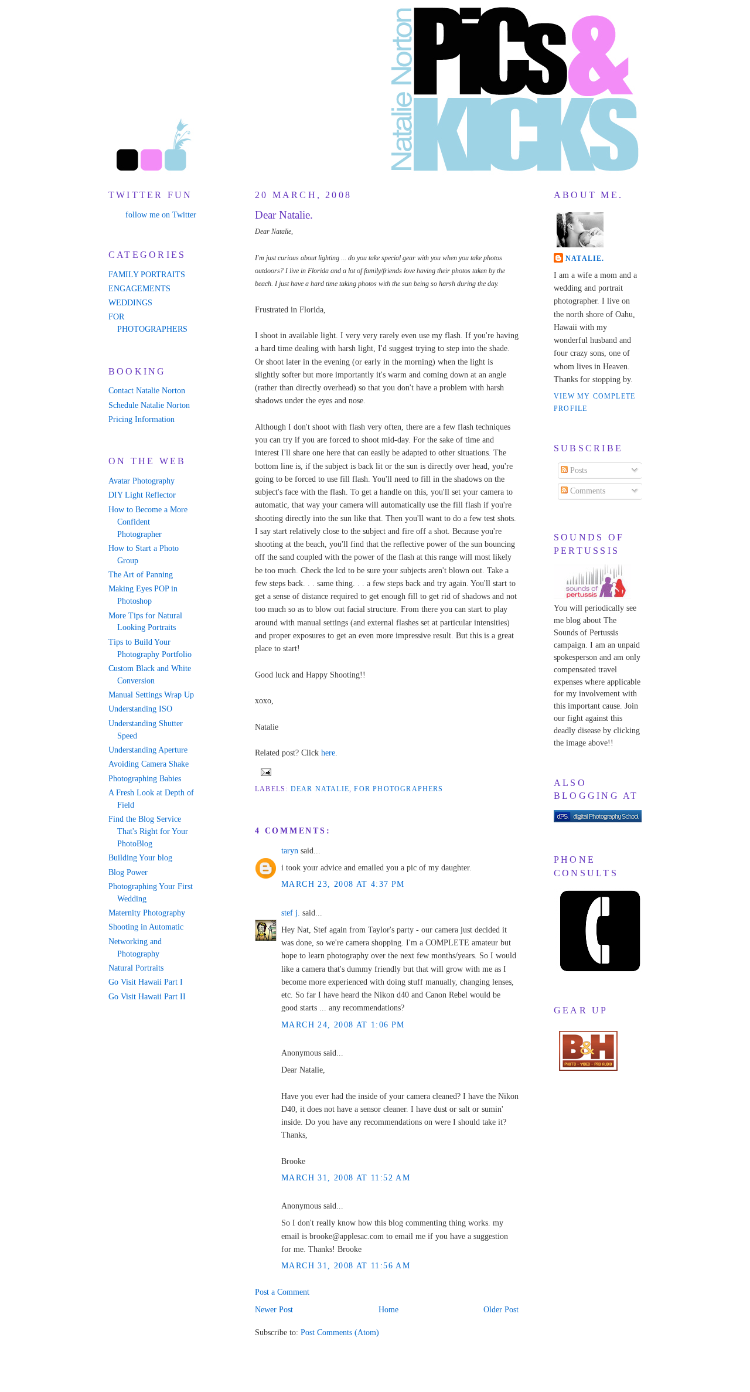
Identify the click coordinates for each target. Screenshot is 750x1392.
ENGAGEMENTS (139, 288)
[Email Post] (264, 771)
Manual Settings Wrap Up (151, 694)
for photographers (398, 789)
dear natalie (320, 789)
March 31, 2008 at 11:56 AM (345, 1265)
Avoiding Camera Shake (148, 764)
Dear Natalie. (284, 215)
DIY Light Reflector (142, 495)
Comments (586, 490)
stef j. (290, 912)
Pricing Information (141, 419)
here (328, 752)
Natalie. (585, 258)
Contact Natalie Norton (146, 390)
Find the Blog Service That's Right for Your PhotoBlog (148, 831)
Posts (577, 470)
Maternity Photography (146, 912)
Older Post (501, 1309)
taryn (289, 850)
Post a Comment (282, 1292)
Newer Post (274, 1309)
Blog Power (128, 872)
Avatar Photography (141, 481)
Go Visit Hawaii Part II (147, 996)
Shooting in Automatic (145, 927)
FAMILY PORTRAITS (146, 274)
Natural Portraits (135, 968)
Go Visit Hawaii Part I (145, 982)
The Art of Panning (140, 574)
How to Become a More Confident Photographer (148, 522)
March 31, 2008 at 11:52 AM (345, 1177)
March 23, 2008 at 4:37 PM (343, 884)
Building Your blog (140, 857)
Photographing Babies (144, 778)
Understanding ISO (140, 708)
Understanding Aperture (148, 750)
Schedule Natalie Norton (149, 405)
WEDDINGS (130, 302)
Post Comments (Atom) (340, 1332)
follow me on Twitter (160, 214)
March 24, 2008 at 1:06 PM (343, 1024)
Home (388, 1309)
